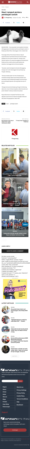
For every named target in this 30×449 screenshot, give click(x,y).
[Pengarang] (3, 18)
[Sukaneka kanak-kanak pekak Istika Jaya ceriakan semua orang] (15, 222)
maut (7, 103)
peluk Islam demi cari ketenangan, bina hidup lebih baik (15, 174)
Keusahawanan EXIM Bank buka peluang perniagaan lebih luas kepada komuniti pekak (19, 340)
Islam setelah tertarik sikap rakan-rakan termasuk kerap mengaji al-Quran (19, 350)
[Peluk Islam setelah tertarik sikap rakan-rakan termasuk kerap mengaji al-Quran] (6, 349)
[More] (23, 22)
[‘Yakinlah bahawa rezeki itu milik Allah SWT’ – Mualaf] (15, 192)
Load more (14, 356)
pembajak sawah (14, 103)
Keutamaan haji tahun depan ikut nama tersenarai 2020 (8, 122)
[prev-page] (3, 240)
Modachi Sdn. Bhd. (25, 438)
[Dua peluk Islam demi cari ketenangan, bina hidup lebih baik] (15, 163)
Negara (7, 7)
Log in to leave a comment (15, 251)
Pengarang (9, 17)
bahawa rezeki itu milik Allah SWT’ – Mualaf (15, 204)
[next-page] (5, 240)
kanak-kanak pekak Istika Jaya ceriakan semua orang (15, 234)
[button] (2, 2)
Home (3, 7)
